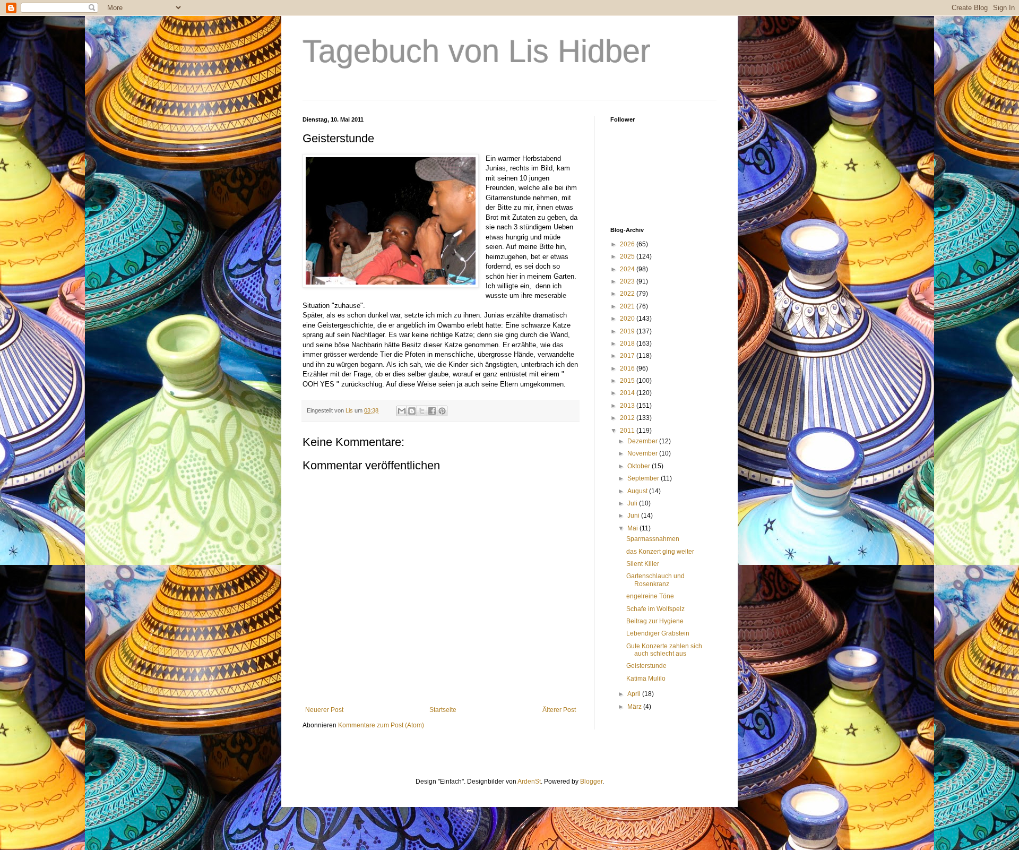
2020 (628, 318)
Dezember (643, 441)
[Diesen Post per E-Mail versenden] (401, 411)
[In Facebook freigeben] (432, 411)
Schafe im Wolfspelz (655, 609)
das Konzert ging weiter (660, 551)
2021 (628, 306)
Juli (633, 503)
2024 (628, 269)
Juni (634, 515)
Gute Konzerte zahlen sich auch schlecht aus (664, 649)
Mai (633, 528)
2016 (628, 368)
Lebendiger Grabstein (657, 633)
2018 (628, 343)
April (634, 694)
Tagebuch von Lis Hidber (477, 51)
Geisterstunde (646, 665)
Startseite (442, 710)
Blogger (591, 781)
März (635, 706)
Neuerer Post (324, 710)
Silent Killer (642, 564)
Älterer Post (559, 710)
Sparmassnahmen (652, 539)
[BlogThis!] (412, 411)
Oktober (639, 466)
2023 (628, 281)
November (643, 453)
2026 (628, 244)
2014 (628, 393)
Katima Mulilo (646, 678)
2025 (628, 256)
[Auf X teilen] (422, 411)
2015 (628, 380)
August (638, 491)
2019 (628, 331)
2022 (628, 293)
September (644, 478)
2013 (628, 405)
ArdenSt (529, 781)
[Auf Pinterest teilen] (442, 411)
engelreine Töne (650, 596)
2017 (628, 355)
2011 (628, 430)
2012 (628, 418)
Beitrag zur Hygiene (655, 621)
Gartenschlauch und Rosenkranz (655, 579)
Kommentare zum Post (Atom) (381, 725)
